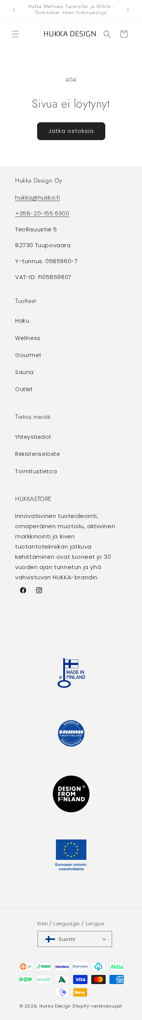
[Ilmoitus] (128, 10)
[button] (15, 34)
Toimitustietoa (36, 471)
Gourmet (28, 355)
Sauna (24, 372)
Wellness (28, 338)
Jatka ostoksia (71, 131)
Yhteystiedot (33, 437)
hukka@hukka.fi (37, 197)
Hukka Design (55, 1006)
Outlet (24, 389)
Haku (22, 320)
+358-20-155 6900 (42, 213)
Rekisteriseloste (37, 454)
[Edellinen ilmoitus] (14, 10)
